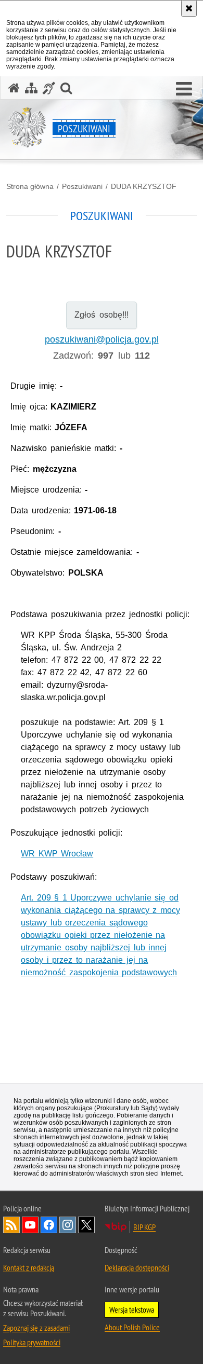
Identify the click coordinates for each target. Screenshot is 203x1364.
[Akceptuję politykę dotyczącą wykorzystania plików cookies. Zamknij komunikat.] (189, 8)
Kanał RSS (11, 1225)
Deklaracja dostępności (137, 1267)
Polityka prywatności (31, 1342)
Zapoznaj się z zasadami (36, 1327)
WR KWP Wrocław (57, 853)
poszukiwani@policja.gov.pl (102, 339)
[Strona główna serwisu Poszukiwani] (14, 87)
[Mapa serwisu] (31, 87)
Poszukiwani (82, 186)
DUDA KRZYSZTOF (143, 186)
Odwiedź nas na (30, 1225)
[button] (184, 89)
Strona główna (30, 186)
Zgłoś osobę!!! (101, 314)
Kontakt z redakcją (28, 1267)
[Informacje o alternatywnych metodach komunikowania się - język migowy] (49, 87)
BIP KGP (144, 1227)
